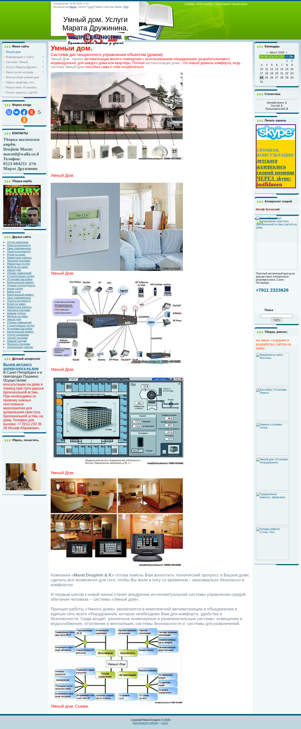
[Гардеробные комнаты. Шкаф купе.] (272, 524)
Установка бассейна (19, 279)
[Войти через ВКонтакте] (16, 112)
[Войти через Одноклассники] (24, 120)
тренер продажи (17, 337)
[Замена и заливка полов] (272, 454)
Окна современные (19, 248)
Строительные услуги (20, 276)
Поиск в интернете (19, 245)
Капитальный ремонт (20, 331)
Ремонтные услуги (18, 263)
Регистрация (222, 3)
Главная (189, 3)
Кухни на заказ (16, 254)
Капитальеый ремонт (20, 282)
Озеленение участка (20, 347)
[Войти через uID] (9, 112)
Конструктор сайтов (145, 723)
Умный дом (14, 270)
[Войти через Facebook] (24, 112)
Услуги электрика (17, 242)
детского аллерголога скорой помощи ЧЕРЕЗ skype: (275, 169)
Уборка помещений (19, 273)
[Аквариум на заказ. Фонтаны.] (272, 385)
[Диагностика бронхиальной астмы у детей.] (95, 44)
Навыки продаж (17, 341)
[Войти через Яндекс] (31, 112)
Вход (244, 3)
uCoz (165, 723)
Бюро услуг (14, 291)
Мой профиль (205, 3)
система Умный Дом (67, 67)
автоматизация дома (163, 63)
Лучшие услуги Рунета (21, 285)
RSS (126, 7)
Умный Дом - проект (67, 59)
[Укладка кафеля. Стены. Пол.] (272, 559)
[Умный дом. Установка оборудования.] (272, 489)
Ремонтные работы (19, 257)
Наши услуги (15, 288)
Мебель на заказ (17, 266)
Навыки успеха (16, 313)
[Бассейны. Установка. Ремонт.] (272, 419)
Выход (236, 3)
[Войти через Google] (39, 112)
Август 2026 (276, 52)
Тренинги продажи (18, 260)
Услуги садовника (18, 334)
